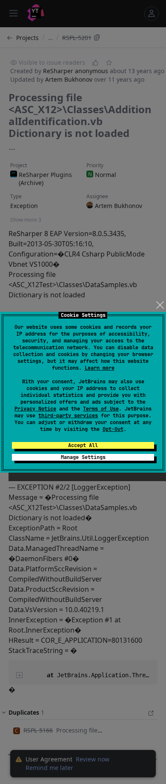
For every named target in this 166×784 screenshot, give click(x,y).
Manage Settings (83, 457)
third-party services (68, 415)
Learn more (99, 368)
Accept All (83, 445)
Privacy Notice (35, 408)
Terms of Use (101, 408)
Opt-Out (113, 429)
